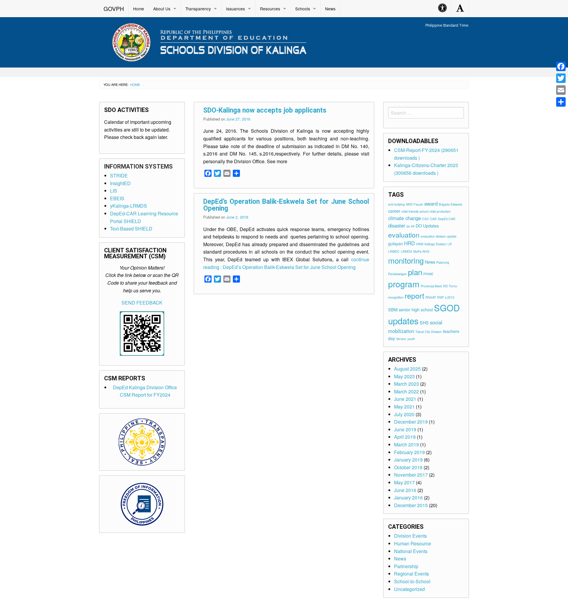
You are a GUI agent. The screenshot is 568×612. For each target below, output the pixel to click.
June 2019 (405, 429)
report (414, 295)
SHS (424, 322)
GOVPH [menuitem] (114, 8)
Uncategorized (409, 589)
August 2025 (407, 368)
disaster (396, 225)
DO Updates (427, 225)
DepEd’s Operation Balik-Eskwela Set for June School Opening (286, 205)
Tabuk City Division (428, 331)
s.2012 (449, 297)
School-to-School (412, 581)
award (431, 203)
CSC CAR (429, 219)
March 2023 (406, 383)
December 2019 (411, 421)
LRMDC (394, 251)
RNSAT (430, 297)
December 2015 (411, 505)
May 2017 (404, 482)
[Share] (561, 102)
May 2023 (404, 376)
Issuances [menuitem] (235, 9)
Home (135, 84)
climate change (404, 218)
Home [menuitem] (138, 9)
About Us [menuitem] (161, 9)
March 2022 (406, 391)
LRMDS (406, 251)
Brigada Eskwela (450, 204)
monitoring (406, 260)
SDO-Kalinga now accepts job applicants (264, 110)
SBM (393, 309)
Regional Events (411, 573)
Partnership (406, 566)
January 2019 (408, 459)
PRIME (428, 274)
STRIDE (119, 175)
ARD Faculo (414, 204)
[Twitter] (561, 78)
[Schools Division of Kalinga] (204, 41)
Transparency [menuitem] (198, 9)
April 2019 (405, 436)
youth (411, 339)
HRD (409, 243)
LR (450, 244)
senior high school (416, 309)
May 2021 (404, 406)
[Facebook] (561, 66)
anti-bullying (396, 204)
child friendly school (414, 211)
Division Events (410, 535)
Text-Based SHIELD (131, 228)
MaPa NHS (421, 251)
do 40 (410, 226)
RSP (440, 297)
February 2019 (409, 452)
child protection (440, 211)
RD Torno (450, 286)
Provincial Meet (431, 286)
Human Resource (412, 543)
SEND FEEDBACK (142, 302)
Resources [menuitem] (270, 9)
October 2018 (408, 467)
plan (415, 271)
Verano (401, 339)
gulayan (395, 243)
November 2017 (411, 474)
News (430, 262)
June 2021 (405, 398)
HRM (419, 244)
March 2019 (406, 444)
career (394, 211)
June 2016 (405, 490)
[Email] (561, 90)
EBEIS (117, 198)
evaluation (403, 235)
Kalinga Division (435, 244)
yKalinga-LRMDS (128, 205)
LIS (113, 190)
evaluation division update (438, 236)
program (403, 284)
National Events (410, 551)
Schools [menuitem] (302, 9)
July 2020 (404, 414)
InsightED (120, 183)
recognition (396, 297)
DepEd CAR (446, 219)
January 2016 (408, 497)
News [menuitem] (330, 9)
